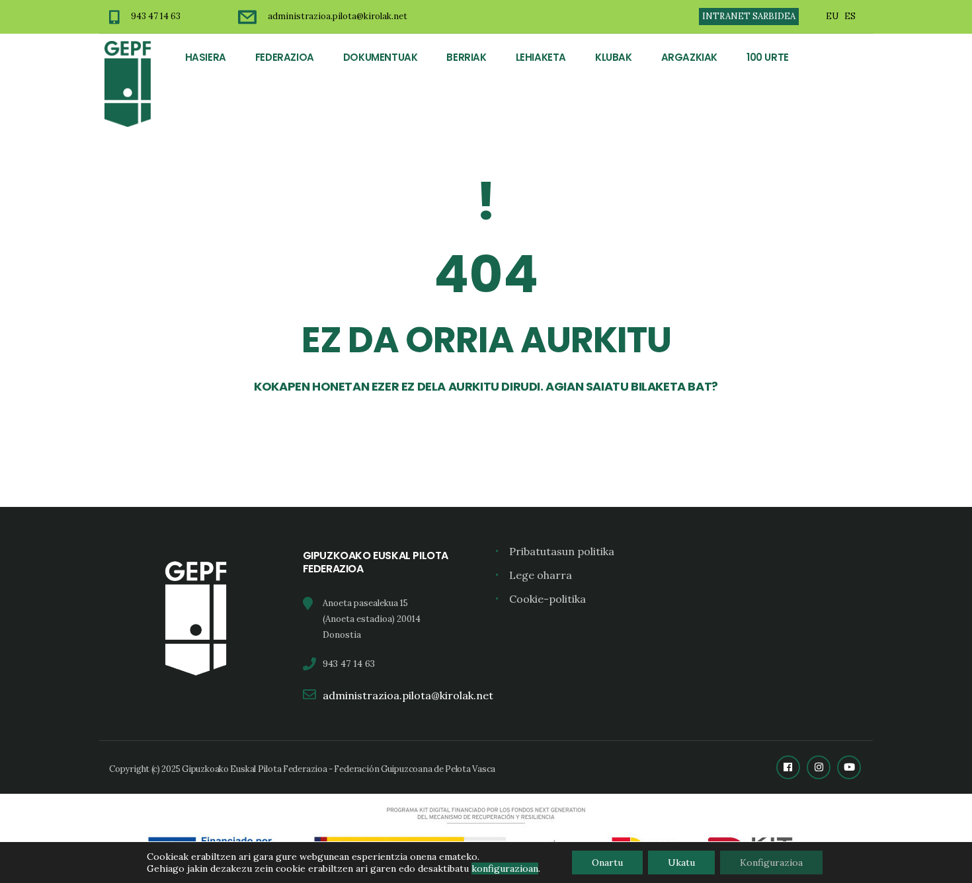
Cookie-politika (547, 598)
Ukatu (681, 862)
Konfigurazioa (771, 862)
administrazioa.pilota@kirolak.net (337, 16)
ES (850, 16)
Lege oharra (540, 575)
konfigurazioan (504, 868)
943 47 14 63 (156, 16)
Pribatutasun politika (561, 551)
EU (832, 16)
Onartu (607, 862)
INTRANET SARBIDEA (748, 16)
